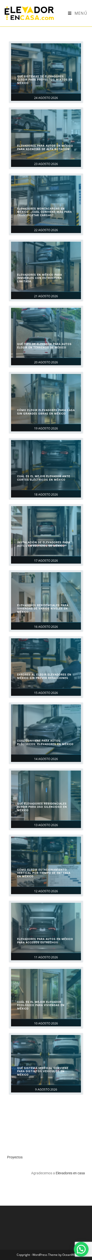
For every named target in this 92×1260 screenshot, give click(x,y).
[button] (81, 1249)
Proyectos (15, 1157)
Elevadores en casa (70, 1173)
